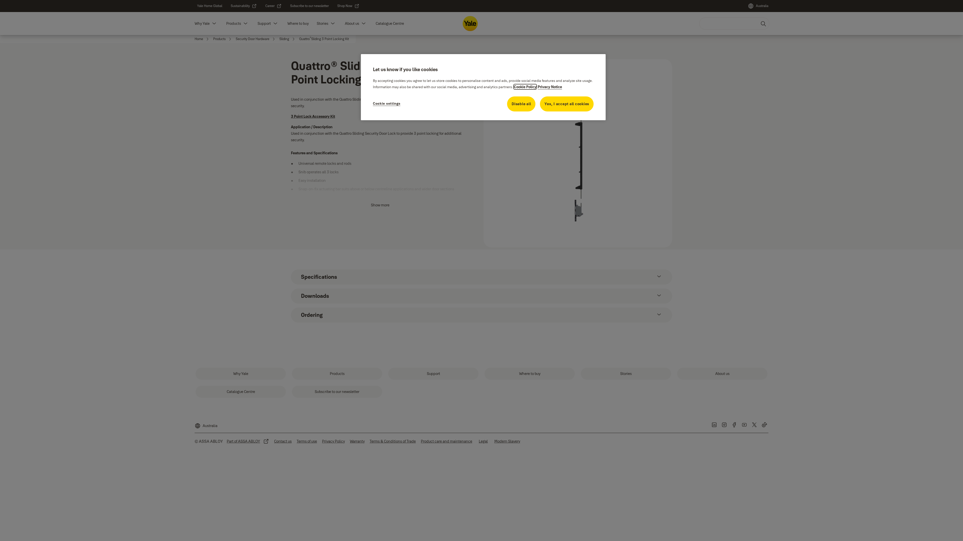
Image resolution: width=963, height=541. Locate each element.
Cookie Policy (525, 86)
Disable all (521, 103)
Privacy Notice (550, 86)
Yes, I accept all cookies (566, 103)
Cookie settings (386, 103)
